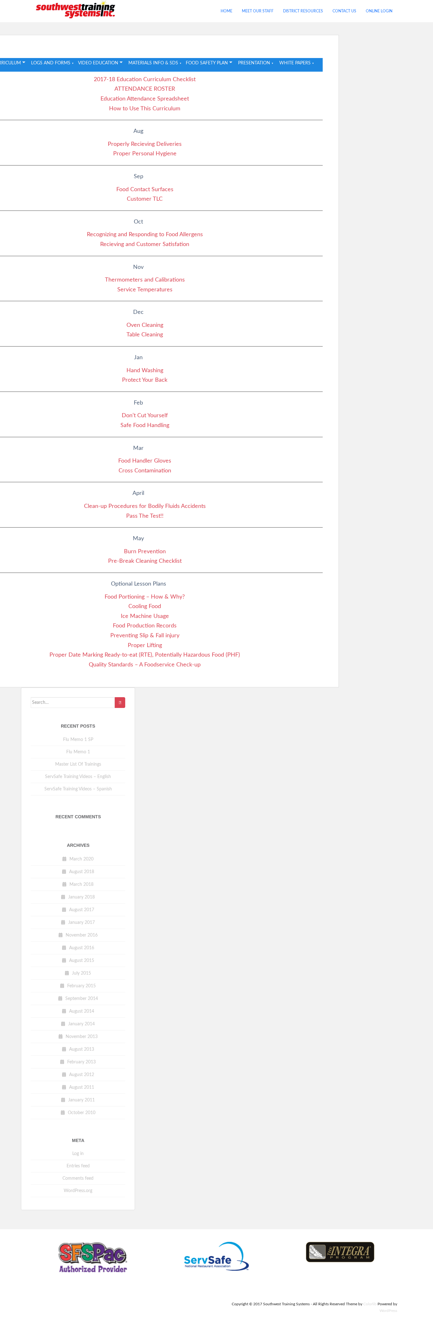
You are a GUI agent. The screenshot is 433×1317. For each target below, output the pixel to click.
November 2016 (82, 935)
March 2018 (81, 884)
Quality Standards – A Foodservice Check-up (145, 665)
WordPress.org (78, 1191)
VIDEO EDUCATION (98, 63)
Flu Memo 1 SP (78, 739)
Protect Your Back (144, 380)
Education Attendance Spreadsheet (144, 99)
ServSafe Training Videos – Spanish (78, 789)
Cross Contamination (145, 471)
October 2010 (81, 1113)
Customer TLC (145, 199)
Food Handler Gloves (144, 461)
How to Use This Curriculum (144, 109)
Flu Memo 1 (78, 752)
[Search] (120, 702)
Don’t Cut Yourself (145, 415)
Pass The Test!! (145, 516)
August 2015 (81, 960)
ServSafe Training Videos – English (78, 777)
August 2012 (81, 1075)
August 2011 (81, 1087)
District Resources (303, 11)
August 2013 (81, 1049)
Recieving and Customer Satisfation (144, 244)
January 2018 (81, 897)
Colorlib (370, 1304)
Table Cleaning (144, 335)
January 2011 (81, 1100)
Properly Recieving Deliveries (145, 144)
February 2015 (81, 986)
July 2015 (81, 973)
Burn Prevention (145, 552)
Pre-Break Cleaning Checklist (145, 561)
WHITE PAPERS (295, 63)
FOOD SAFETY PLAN (207, 63)
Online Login (379, 11)
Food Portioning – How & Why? (145, 597)
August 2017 (81, 910)
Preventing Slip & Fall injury (144, 636)
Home (226, 11)
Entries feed (78, 1166)
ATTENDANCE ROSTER (144, 89)
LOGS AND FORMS (50, 63)
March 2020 (81, 859)
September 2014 (81, 998)
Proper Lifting (145, 645)
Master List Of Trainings (78, 764)
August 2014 (81, 1011)
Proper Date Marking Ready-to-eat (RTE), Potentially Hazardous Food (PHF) (144, 655)
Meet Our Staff (258, 11)
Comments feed (78, 1178)
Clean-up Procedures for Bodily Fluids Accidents (145, 506)
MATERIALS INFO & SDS (153, 63)
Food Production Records (145, 626)
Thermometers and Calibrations (145, 280)
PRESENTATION (254, 63)
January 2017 (81, 922)
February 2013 (81, 1062)
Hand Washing (144, 370)
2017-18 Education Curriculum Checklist (145, 79)
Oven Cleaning (144, 325)
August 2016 (81, 948)
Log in (78, 1154)
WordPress (388, 1311)
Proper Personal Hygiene (145, 154)
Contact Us (344, 11)
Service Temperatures (144, 290)
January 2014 (81, 1024)
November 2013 (82, 1037)
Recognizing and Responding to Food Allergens (145, 234)
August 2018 (81, 872)
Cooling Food (144, 606)
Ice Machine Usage (145, 616)
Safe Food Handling (144, 425)
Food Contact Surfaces (144, 189)
